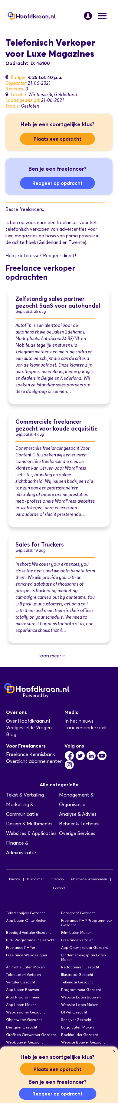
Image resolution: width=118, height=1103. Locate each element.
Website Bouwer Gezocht (83, 1042)
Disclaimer (35, 879)
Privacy (14, 879)
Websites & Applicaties (31, 833)
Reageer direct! (59, 255)
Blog (11, 734)
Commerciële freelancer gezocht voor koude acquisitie (56, 425)
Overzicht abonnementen (34, 761)
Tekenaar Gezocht (77, 982)
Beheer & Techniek (79, 824)
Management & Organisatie (76, 799)
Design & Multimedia (29, 824)
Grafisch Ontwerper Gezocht (31, 1034)
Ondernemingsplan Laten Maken (83, 957)
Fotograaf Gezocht (78, 913)
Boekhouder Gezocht (79, 1034)
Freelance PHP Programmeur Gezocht (86, 922)
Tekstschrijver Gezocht (25, 913)
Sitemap (57, 879)
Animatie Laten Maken (25, 967)
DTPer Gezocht (74, 1012)
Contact (59, 888)
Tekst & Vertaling (25, 795)
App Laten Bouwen (22, 989)
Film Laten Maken (76, 932)
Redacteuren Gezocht (80, 967)
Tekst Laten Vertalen (23, 974)
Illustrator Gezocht (77, 974)
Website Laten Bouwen (81, 997)
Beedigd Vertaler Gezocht (28, 932)
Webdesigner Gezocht (25, 1012)
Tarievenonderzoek (85, 727)
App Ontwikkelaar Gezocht (84, 947)
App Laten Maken (21, 1004)
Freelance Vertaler (77, 940)
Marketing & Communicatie (22, 809)
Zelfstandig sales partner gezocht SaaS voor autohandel (57, 302)
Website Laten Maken (79, 1004)
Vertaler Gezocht (20, 982)
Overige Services (77, 833)
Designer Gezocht (21, 1027)
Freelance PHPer (20, 947)
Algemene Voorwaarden (88, 879)
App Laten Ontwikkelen (26, 920)
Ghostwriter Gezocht (24, 1019)
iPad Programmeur (22, 997)
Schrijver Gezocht (76, 1019)
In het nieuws (78, 721)
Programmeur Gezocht (81, 989)
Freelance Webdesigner (26, 955)
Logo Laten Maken (77, 1027)
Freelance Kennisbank (30, 754)
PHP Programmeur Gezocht (30, 940)
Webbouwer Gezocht (24, 1042)
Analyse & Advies (78, 814)
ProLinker (60, 695)
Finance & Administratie (21, 847)
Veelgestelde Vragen (29, 727)
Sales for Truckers (39, 544)
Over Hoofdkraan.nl (28, 721)
